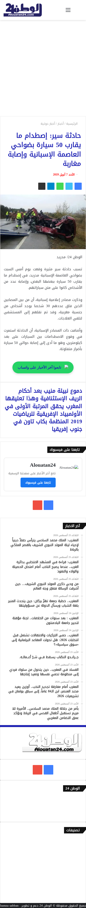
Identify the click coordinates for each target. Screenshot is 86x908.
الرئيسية (72, 124)
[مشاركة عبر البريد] (41, 186)
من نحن (77, 807)
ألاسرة (77, 848)
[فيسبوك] (78, 186)
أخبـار (61, 124)
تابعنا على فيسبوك (38, 482)
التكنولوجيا (75, 872)
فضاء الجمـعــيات (71, 895)
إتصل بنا (76, 799)
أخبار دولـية (48, 124)
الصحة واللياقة (72, 856)
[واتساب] (60, 186)
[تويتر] (69, 186)
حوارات (77, 888)
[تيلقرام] (50, 186)
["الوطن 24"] (23, 10)
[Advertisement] (43, 70)
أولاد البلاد (75, 864)
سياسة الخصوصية (70, 815)
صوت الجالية (74, 880)
